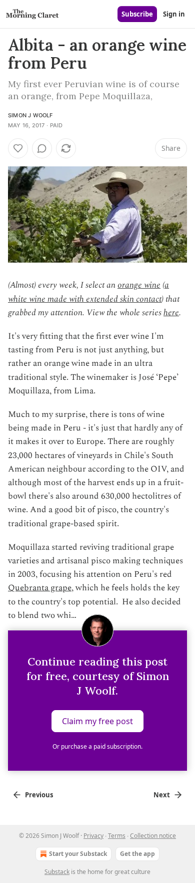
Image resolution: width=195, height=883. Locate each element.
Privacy (94, 835)
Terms (117, 835)
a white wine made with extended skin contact (88, 292)
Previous (39, 794)
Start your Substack (78, 853)
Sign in (174, 14)
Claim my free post (97, 721)
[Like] (18, 148)
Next (162, 794)
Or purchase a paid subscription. (97, 746)
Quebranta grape (40, 587)
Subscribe (137, 14)
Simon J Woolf (30, 115)
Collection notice (153, 835)
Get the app (137, 853)
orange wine (139, 285)
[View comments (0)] (42, 148)
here (171, 312)
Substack (57, 871)
